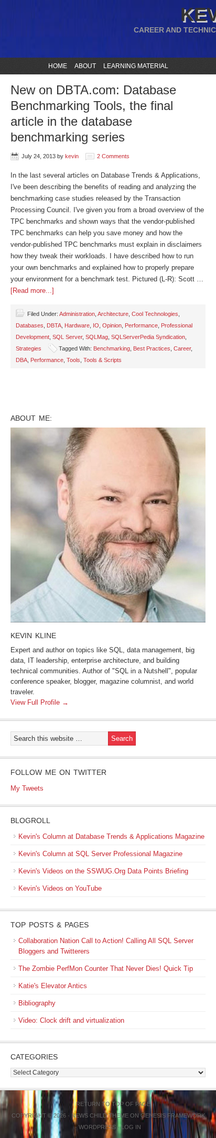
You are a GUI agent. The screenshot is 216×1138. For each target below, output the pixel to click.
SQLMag (96, 337)
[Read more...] (32, 290)
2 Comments (113, 156)
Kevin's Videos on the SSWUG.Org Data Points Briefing (103, 871)
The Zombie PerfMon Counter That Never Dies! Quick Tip (105, 968)
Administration (77, 314)
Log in (131, 1127)
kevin (72, 156)
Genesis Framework (173, 1115)
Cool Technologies (155, 314)
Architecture (113, 314)
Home (57, 66)
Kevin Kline (33, 635)
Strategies (28, 348)
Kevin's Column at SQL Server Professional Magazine (100, 854)
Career (182, 348)
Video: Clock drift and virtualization (71, 1020)
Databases (30, 325)
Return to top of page (113, 1104)
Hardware (77, 325)
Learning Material (134, 66)
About (84, 66)
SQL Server (67, 337)
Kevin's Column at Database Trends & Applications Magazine (111, 836)
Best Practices (151, 348)
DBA (21, 360)
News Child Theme (99, 1115)
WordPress (97, 1127)
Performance (141, 325)
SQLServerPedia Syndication (148, 337)
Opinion (112, 325)
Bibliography (37, 1003)
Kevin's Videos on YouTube (60, 888)
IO (96, 325)
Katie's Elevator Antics (52, 986)
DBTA (54, 325)
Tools (73, 360)
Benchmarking (111, 348)
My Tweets (27, 788)
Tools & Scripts (102, 360)
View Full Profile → (39, 702)
